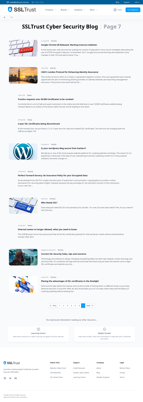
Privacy (122, 373)
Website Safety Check (58, 368)
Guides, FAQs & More (81, 373)
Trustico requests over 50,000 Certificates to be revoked (45, 99)
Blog (117, 2)
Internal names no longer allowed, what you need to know (47, 229)
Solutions (78, 10)
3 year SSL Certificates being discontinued (39, 123)
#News (29, 95)
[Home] (4, 17)
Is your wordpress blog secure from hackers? (63, 148)
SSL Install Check (56, 377)
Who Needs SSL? (49, 202)
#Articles (54, 41)
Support (127, 2)
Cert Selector (132, 10)
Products (49, 10)
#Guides (53, 144)
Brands (64, 10)
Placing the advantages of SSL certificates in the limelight (70, 281)
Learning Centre (38, 333)
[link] (90, 305)
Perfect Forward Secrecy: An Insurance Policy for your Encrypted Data (52, 175)
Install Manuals (79, 368)
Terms (122, 377)
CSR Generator (55, 373)
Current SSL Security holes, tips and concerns (63, 254)
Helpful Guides (104, 333)
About (99, 368)
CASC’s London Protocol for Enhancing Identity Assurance (69, 72)
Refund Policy (125, 368)
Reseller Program (103, 377)
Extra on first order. (125, 15)
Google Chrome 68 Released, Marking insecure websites (69, 44)
